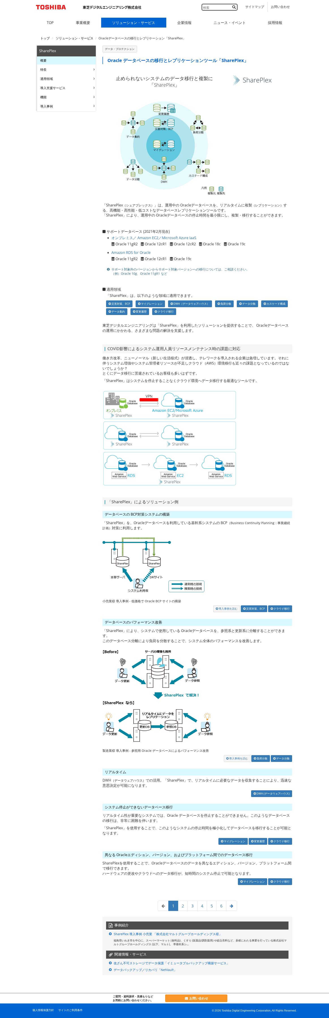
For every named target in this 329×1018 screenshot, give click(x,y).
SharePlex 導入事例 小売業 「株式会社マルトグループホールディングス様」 (168, 934)
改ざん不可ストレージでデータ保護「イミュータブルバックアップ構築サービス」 (172, 963)
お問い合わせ (280, 6)
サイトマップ (254, 6)
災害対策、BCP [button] (120, 304)
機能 (43, 97)
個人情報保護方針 (43, 1010)
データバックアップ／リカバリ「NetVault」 (145, 970)
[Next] (231, 906)
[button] (226, 608)
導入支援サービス (52, 88)
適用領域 (46, 79)
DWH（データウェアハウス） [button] (191, 304)
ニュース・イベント (230, 22)
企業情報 (184, 22)
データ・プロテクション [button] (120, 49)
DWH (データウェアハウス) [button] (273, 793)
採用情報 (275, 22)
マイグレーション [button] (151, 304)
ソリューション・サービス (133, 22)
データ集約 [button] (118, 311)
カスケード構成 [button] (275, 304)
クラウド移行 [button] (165, 311)
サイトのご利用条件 (70, 1010)
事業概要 (83, 22)
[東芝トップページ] (53, 7)
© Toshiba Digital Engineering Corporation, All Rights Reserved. (254, 1010)
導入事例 (46, 106)
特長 (43, 69)
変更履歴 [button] (141, 311)
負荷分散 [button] (225, 304)
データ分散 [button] (248, 304)
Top (50, 22)
